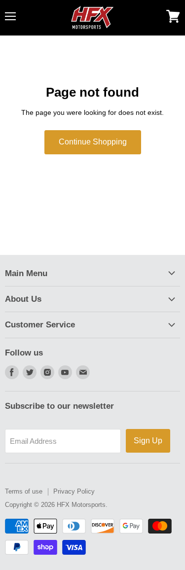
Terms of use (23, 491)
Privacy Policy (74, 491)
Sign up (148, 440)
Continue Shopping (93, 142)
